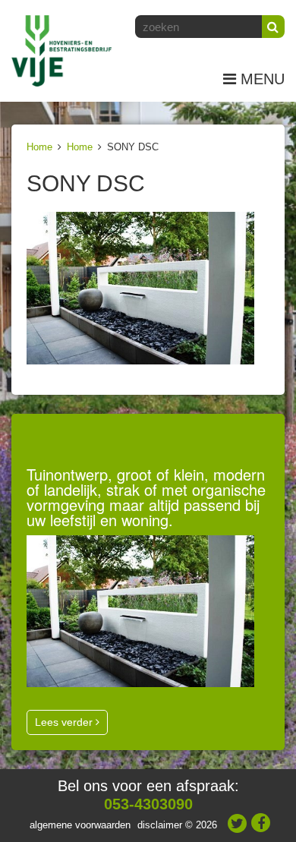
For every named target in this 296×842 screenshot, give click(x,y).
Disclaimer (159, 825)
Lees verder (65, 722)
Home (39, 147)
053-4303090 (148, 804)
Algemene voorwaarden (80, 825)
